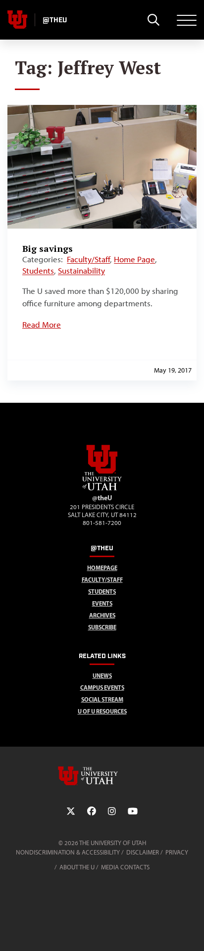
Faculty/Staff (88, 259)
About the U (77, 867)
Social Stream (102, 699)
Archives (102, 615)
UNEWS (102, 675)
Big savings (47, 248)
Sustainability (81, 271)
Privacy (176, 852)
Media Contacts (125, 867)
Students (38, 271)
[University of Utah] (102, 775)
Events (102, 603)
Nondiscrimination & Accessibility (68, 852)
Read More (41, 325)
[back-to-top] (192, 931)
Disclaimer (142, 852)
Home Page (134, 259)
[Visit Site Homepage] (102, 488)
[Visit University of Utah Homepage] (17, 19)
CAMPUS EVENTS (102, 687)
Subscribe (102, 627)
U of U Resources (102, 711)
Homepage (102, 567)
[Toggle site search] (153, 20)
